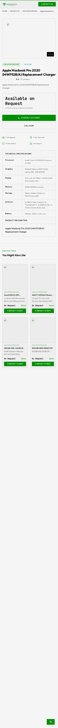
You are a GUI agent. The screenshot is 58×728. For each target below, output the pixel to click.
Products (15, 11)
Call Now (29, 126)
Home (4, 11)
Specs (23, 305)
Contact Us (47, 4)
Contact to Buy (15, 311)
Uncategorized (30, 11)
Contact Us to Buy (30, 118)
